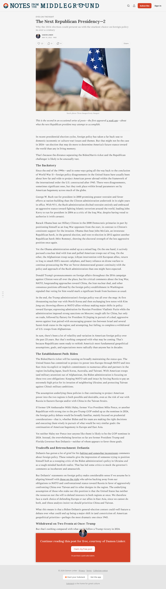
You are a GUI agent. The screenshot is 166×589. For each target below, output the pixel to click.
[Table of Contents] (3, 294)
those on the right (69, 479)
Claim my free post (83, 548)
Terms (89, 570)
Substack (70, 583)
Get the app (96, 577)
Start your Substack (76, 577)
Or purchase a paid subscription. (83, 556)
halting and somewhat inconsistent (99, 453)
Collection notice (100, 570)
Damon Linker (47, 35)
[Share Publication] (134, 5)
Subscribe (144, 5)
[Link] (32, 165)
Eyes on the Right (45, 17)
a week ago (112, 120)
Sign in (158, 5)
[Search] (128, 5)
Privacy (82, 570)
